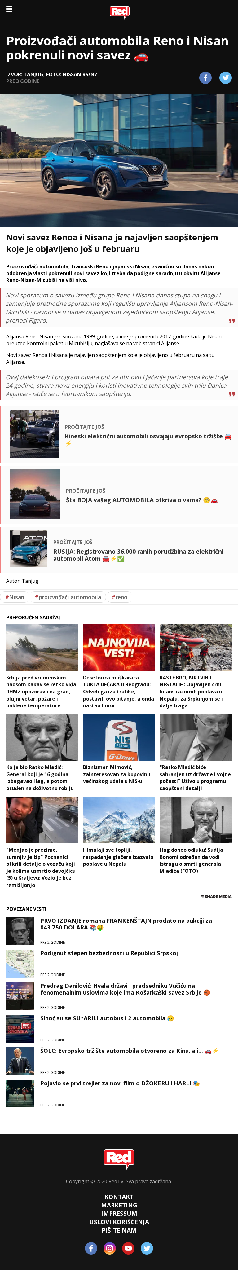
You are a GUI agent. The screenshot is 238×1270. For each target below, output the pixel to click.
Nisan (14, 597)
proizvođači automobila (68, 597)
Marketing (119, 1205)
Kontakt (119, 1197)
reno (119, 597)
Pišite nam (119, 1230)
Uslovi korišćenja (119, 1222)
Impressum (119, 1213)
